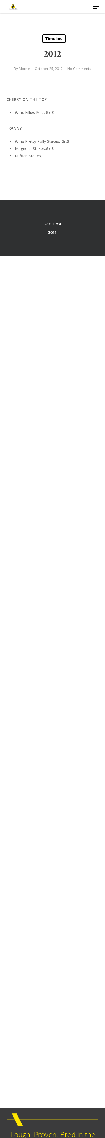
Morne (24, 68)
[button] (96, 7)
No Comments (79, 68)
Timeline (54, 38)
